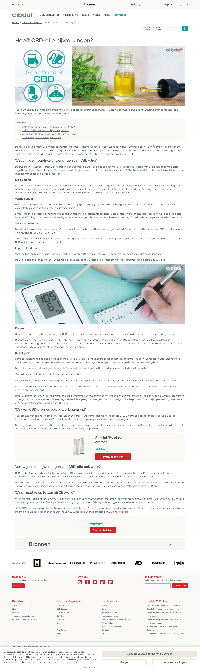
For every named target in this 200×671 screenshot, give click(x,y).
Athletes (15, 612)
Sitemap (105, 634)
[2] (40, 380)
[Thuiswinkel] (136, 4)
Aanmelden (180, 586)
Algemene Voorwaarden (111, 626)
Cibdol (25, 646)
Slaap (59, 623)
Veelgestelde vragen (110, 616)
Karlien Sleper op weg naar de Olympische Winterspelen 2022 (164, 621)
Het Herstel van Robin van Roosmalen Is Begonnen (163, 628)
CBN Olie (60, 619)
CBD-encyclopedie (117, 511)
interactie (29, 402)
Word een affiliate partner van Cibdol (27, 619)
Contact (18, 586)
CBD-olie (38, 166)
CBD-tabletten (63, 612)
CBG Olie (60, 616)
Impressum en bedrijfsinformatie (25, 616)
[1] (153, 146)
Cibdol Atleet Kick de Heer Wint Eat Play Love (165, 634)
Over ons (15, 605)
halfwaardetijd (134, 486)
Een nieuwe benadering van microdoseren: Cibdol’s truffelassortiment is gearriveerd (164, 607)
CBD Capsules (63, 609)
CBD (74, 185)
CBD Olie (60, 605)
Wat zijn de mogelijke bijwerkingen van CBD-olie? (48, 127)
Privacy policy (88, 667)
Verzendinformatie (109, 612)
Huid (59, 634)
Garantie (105, 630)
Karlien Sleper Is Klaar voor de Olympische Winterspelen (164, 614)
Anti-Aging (61, 630)
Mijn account (107, 605)
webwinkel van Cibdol (82, 508)
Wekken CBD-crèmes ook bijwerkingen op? (45, 130)
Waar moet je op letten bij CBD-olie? (41, 137)
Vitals (59, 626)
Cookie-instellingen (175, 662)
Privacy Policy (107, 623)
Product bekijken (113, 456)
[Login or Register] (182, 4)
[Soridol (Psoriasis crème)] (79, 437)
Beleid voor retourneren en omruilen (116, 619)
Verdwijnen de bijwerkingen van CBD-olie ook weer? (50, 134)
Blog (14, 609)
